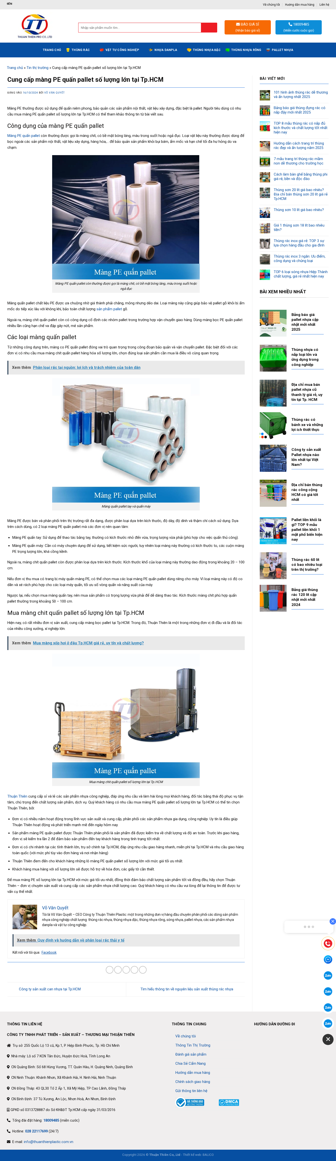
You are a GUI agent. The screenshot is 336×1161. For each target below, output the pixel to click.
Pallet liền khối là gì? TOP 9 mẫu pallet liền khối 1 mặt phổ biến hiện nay (306, 530)
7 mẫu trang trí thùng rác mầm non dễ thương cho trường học (298, 161)
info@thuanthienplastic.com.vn (48, 1142)
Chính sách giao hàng (192, 1081)
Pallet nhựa (282, 50)
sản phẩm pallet (109, 309)
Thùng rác (81, 50)
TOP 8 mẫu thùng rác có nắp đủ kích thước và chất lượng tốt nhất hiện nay (300, 127)
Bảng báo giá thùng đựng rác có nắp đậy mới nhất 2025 (299, 110)
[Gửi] (209, 28)
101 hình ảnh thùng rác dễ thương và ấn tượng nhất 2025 (301, 94)
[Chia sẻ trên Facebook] (109, 970)
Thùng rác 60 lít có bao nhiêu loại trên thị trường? (306, 564)
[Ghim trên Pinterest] (134, 970)
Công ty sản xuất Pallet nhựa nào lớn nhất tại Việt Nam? (306, 457)
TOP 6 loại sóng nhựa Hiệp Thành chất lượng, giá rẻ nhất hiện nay (301, 274)
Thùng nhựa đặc (207, 50)
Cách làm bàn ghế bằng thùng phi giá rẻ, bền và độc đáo (300, 176)
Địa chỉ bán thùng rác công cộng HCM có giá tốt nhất (306, 492)
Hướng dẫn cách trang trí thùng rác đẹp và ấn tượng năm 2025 (299, 145)
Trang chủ (52, 50)
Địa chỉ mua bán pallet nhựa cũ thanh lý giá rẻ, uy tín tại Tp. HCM (306, 392)
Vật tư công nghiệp (122, 50)
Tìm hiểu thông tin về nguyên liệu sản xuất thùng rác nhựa (187, 989)
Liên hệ (324, 4)
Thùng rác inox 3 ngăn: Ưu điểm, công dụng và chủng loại (299, 258)
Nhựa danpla (165, 50)
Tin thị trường (37, 67)
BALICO (208, 1155)
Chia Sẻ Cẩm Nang (190, 1063)
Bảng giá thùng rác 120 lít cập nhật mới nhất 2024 (304, 597)
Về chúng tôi (271, 4)
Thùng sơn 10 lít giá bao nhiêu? (299, 210)
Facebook (49, 952)
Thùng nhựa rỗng (246, 50)
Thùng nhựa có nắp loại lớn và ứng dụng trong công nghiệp (305, 357)
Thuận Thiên (17, 796)
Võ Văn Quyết (54, 92)
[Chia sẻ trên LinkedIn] (143, 970)
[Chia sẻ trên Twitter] (118, 970)
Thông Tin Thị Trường (192, 1045)
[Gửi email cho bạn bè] (126, 970)
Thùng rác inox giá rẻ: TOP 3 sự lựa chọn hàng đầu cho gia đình (299, 243)
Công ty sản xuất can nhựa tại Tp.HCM (49, 989)
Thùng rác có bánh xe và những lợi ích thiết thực (307, 424)
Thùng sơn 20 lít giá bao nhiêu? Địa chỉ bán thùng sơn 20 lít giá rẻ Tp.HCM (301, 194)
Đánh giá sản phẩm (190, 1054)
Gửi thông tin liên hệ (191, 1091)
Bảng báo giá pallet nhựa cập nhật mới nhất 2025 (305, 322)
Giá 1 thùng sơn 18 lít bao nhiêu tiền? (299, 227)
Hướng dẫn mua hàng (299, 4)
